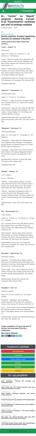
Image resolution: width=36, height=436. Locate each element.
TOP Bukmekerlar (18, 351)
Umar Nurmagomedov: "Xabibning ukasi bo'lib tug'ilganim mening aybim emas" (18, 405)
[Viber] (14, 336)
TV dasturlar (18, 355)
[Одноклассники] (5, 336)
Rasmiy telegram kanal (18, 359)
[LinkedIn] (12, 336)
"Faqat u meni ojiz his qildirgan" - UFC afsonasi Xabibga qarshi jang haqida (18, 411)
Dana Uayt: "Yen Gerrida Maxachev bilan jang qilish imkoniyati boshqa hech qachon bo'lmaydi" (18, 417)
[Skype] (19, 336)
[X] (9, 336)
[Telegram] (21, 336)
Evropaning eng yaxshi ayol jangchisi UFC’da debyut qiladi (17, 399)
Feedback (18, 371)
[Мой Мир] (7, 336)
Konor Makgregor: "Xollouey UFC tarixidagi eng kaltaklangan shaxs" (18, 381)
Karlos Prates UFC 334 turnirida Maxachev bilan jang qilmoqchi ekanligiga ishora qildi (18, 387)
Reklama (18, 363)
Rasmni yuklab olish (7, 34)
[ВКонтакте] (2, 336)
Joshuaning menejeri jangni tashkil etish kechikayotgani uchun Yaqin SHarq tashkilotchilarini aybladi (18, 423)
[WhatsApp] (16, 336)
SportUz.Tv (23, 431)
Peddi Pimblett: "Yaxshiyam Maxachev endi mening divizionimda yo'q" (18, 394)
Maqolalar (18, 367)
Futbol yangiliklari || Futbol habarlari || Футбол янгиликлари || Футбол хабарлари (16, 328)
